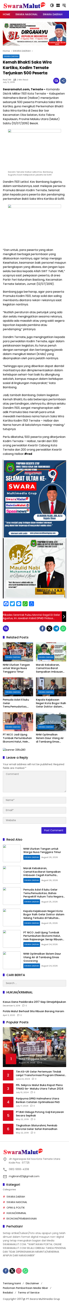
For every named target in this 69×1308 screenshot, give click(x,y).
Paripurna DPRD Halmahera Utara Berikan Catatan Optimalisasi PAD (38, 1100)
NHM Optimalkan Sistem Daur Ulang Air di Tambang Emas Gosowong (50, 738)
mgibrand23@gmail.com (24, 1176)
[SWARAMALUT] (24, 5)
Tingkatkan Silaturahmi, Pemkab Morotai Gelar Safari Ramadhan (36, 1127)
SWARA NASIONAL (17, 1202)
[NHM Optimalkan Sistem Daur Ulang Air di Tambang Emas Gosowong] (51, 721)
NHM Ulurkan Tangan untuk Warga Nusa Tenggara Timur (16, 668)
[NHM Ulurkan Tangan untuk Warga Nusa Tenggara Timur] (18, 651)
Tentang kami (12, 1283)
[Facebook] (42, 628)
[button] (52, 5)
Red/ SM (7, 80)
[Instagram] (19, 1271)
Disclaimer (32, 1283)
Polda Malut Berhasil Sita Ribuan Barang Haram (33, 1011)
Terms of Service (28, 1292)
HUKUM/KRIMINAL (16, 1213)
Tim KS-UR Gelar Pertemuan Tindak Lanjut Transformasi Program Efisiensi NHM (40, 1073)
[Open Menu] (58, 5)
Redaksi (8, 1292)
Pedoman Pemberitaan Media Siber (25, 1288)
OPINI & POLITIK (16, 1207)
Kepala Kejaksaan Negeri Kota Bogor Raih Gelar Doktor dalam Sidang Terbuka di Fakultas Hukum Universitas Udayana (51, 703)
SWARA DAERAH (11, 56)
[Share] (63, 81)
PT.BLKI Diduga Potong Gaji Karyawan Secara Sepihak (40, 1113)
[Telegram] (56, 628)
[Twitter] (49, 628)
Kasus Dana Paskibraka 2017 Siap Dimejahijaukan (34, 1002)
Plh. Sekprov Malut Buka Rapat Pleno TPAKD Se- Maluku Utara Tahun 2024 (39, 1087)
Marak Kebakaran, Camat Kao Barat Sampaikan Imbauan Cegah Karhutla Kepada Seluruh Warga (51, 668)
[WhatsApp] (63, 628)
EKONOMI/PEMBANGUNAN (22, 1218)
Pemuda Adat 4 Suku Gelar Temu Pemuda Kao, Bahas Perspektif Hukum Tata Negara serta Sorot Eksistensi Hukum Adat (16, 703)
